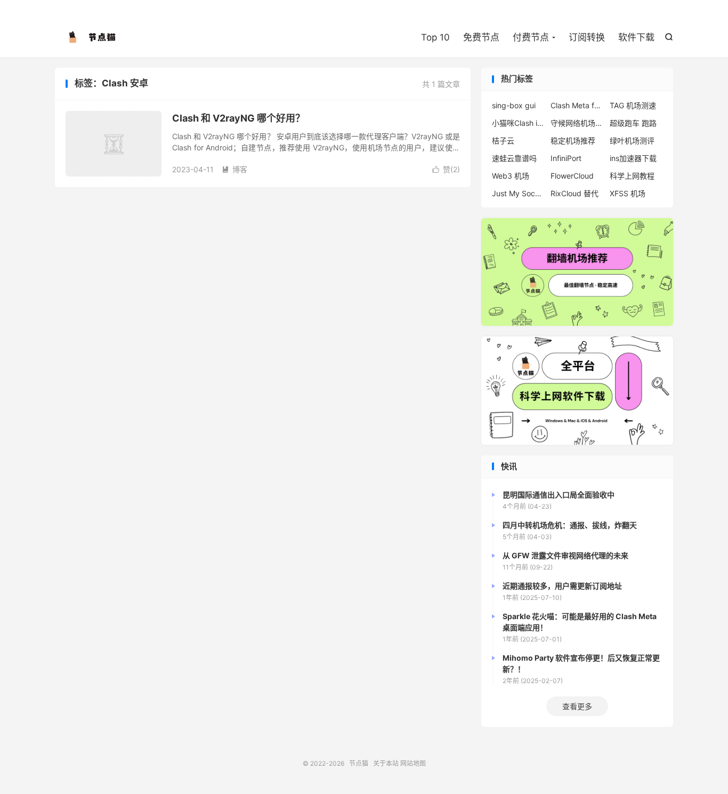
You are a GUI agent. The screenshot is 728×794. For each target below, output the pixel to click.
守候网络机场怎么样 (577, 122)
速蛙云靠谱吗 (514, 158)
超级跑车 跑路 (633, 122)
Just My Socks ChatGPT (518, 193)
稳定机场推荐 (573, 140)
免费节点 (481, 37)
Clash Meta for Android (577, 105)
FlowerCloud (572, 175)
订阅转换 (587, 37)
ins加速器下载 (633, 158)
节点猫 (92, 37)
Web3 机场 (510, 175)
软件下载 (636, 37)
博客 (234, 169)
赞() (446, 169)
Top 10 (435, 37)
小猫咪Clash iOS (518, 122)
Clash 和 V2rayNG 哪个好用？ (238, 118)
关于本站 (386, 763)
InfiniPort (566, 158)
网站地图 (413, 763)
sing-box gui (514, 105)
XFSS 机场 (627, 193)
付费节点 (531, 37)
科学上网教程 (632, 175)
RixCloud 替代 (574, 193)
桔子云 (503, 140)
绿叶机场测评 (632, 140)
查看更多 (577, 706)
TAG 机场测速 (633, 105)
